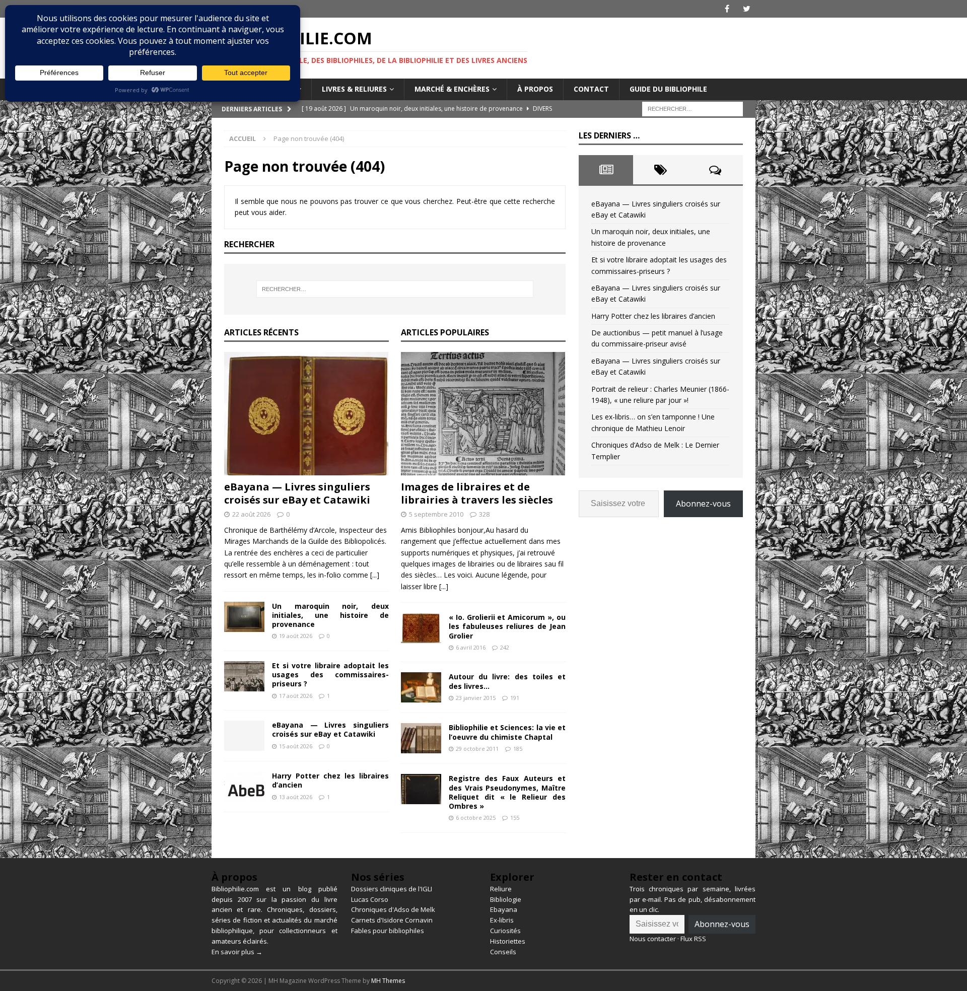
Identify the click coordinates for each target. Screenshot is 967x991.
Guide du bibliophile (668, 89)
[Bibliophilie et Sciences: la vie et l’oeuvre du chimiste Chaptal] (421, 738)
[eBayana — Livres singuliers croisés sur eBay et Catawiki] (306, 413)
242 (504, 647)
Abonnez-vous (703, 503)
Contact (591, 89)
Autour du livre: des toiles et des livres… (507, 681)
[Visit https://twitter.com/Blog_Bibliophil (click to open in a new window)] (746, 9)
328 (484, 514)
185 (517, 748)
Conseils (503, 951)
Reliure (501, 888)
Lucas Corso (369, 899)
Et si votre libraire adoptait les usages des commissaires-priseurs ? (330, 674)
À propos (535, 89)
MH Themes (388, 980)
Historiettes (507, 941)
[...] (374, 575)
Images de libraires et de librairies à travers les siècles (477, 493)
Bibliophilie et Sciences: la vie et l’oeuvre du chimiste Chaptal (507, 732)
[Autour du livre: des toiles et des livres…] (421, 687)
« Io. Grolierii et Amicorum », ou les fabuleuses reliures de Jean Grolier (507, 626)
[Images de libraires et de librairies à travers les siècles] (483, 413)
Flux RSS (693, 938)
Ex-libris (502, 920)
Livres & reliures (354, 89)
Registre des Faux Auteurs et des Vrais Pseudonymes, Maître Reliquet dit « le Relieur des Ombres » (507, 792)
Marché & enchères (452, 89)
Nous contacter (653, 938)
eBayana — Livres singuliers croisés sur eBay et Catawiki (297, 493)
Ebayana (503, 909)
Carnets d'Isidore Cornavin (392, 920)
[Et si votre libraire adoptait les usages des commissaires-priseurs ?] (244, 676)
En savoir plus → (237, 951)
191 (514, 697)
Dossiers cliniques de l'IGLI (391, 888)
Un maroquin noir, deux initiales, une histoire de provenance (330, 615)
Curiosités (505, 930)
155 (514, 817)
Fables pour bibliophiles (387, 930)
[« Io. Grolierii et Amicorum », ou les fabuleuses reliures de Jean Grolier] (421, 628)
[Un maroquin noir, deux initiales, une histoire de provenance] (244, 617)
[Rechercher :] (692, 108)
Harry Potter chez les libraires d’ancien (330, 780)
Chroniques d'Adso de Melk (393, 909)
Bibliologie (505, 899)
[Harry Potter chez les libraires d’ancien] (244, 786)
